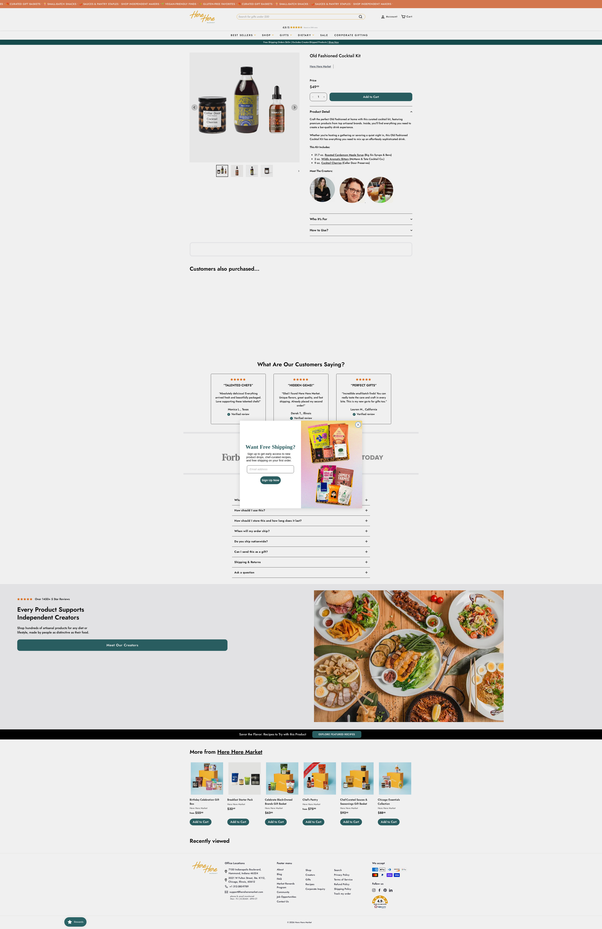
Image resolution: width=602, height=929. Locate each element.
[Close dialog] (358, 424)
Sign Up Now (270, 480)
